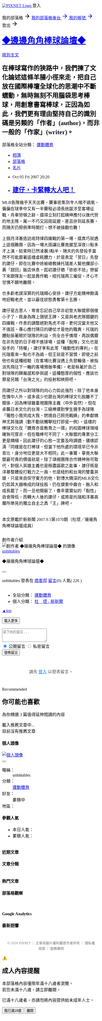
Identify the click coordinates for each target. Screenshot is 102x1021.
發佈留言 (11, 653)
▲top (7, 610)
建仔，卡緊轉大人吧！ (44, 189)
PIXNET (25, 943)
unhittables (11, 551)
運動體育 (45, 145)
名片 (17, 168)
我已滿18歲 (12, 1011)
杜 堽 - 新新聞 (49, 601)
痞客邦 (41, 580)
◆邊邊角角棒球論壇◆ (44, 40)
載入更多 (11, 621)
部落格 (19, 161)
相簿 (17, 155)
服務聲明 (57, 948)
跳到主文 (10, 55)
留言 (52, 580)
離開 (30, 1011)
